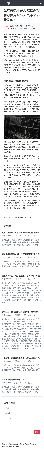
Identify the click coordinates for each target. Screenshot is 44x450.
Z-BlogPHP (15, 446)
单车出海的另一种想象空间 (13, 379)
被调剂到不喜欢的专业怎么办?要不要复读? (20, 312)
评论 (37, 432)
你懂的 (20, 217)
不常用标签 (13, 217)
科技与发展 (28, 217)
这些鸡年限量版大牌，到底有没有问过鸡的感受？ (22, 254)
